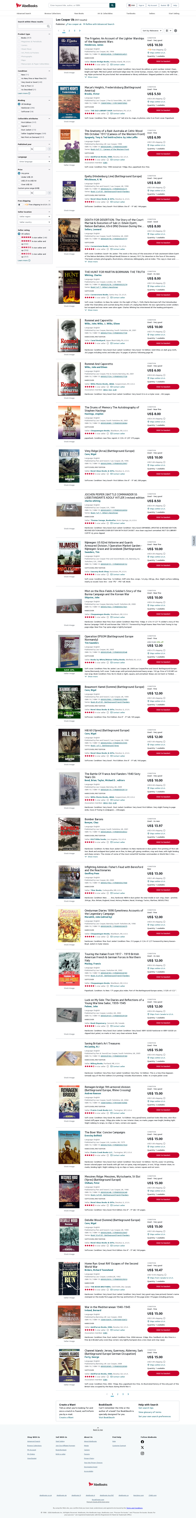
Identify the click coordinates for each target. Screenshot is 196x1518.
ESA (110, 390)
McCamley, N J (92, 1046)
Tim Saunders (92, 643)
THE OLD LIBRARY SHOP (101, 110)
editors (121, 780)
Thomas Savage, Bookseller (103, 520)
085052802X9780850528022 (114, 832)
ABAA (105, 390)
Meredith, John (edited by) (98, 917)
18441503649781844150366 (114, 1103)
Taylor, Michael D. (106, 780)
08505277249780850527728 (114, 333)
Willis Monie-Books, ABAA (102, 384)
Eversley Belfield (93, 1135)
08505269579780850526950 (114, 510)
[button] (58, 30)
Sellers (152, 13)
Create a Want (66, 1417)
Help (175, 5)
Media (86, 1446)
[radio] (19, 108)
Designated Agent (90, 1467)
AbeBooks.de (62, 1495)
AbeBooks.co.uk (46, 1495)
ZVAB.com (153, 1495)
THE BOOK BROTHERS (101, 1287)
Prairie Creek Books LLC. (102, 1110)
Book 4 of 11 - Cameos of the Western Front (110, 149)
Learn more (23, 93)
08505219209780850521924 (114, 1145)
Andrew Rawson (93, 1093)
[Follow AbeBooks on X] (142, 1447)
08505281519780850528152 (114, 564)
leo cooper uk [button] (75, 24)
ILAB (115, 390)
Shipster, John (92, 597)
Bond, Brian (90, 780)
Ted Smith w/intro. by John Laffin (120, 137)
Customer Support (119, 1446)
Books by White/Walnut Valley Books (108, 659)
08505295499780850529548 (114, 652)
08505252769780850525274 (114, 284)
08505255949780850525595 (114, 743)
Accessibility (88, 1471)
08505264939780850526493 (114, 146)
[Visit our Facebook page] (142, 1442)
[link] (175, 30)
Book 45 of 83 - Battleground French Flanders (110, 702)
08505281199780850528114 (114, 789)
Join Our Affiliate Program (65, 1446)
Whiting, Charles (93, 275)
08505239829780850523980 (114, 699)
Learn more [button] (23, 260)
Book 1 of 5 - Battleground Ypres (105, 745)
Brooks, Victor (92, 93)
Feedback (194, 541)
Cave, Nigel (90, 454)
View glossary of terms (150, 1412)
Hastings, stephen (94, 413)
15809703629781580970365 (114, 103)
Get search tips (146, 1407)
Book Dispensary (98, 1023)
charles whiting (92, 501)
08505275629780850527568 (114, 883)
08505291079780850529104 (114, 1015)
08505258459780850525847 (114, 1232)
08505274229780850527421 (114, 607)
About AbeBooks (90, 1441)
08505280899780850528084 (114, 423)
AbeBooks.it (90, 1495)
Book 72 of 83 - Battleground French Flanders (110, 975)
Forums (87, 1454)
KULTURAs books (98, 839)
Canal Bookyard (98, 340)
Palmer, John (91, 1006)
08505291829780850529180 (114, 1056)
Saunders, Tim (92, 552)
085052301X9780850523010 (114, 1279)
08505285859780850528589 (114, 1366)
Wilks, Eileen (113, 323)
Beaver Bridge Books (100, 61)
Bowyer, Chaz (91, 822)
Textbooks (130, 13)
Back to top (98, 1430)
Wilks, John (90, 323)
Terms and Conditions (135, 1508)
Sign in (141, 5)
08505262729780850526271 (114, 189)
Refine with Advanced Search (100, 24)
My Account (152, 5)
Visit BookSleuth (107, 1417)
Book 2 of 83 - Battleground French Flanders (110, 1195)
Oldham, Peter (92, 1183)
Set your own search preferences (155, 1416)
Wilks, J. (101, 323)
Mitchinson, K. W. (93, 179)
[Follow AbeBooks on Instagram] (142, 1454)
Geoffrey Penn (92, 873)
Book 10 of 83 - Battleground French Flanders (110, 1235)
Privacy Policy (89, 1458)
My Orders (31, 1454)
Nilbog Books (97, 1063)
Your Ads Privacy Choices (93, 1463)
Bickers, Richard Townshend (99, 1270)
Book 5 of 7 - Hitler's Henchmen (104, 287)
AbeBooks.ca (124, 1495)
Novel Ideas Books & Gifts (102, 199)
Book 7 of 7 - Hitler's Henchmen (104, 513)
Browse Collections (53, 13)
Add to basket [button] (163, 61)
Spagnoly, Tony (92, 137)
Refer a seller (60, 1454)
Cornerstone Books (99, 246)
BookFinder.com (98, 1501)
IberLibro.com (138, 1495)
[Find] (112, 5)
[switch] (20, 204)
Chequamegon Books (100, 430)
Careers (87, 1450)
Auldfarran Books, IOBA (101, 157)
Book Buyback (61, 1450)
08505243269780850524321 (114, 54)
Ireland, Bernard (93, 1310)
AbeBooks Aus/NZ (107, 1495)
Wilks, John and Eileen (96, 367)
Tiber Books (96, 890)
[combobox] (79, 5)
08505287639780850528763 (114, 973)
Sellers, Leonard (93, 229)
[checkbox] (19, 38)
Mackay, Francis (93, 963)
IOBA (105, 162)
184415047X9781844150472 (114, 1319)
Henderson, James (94, 45)
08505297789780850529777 (114, 239)
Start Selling (174, 13)
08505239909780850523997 (114, 463)
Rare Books (79, 13)
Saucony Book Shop (100, 571)
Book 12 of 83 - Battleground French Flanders (110, 191)
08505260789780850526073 (114, 926)
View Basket (31, 1458)
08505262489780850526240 (114, 1192)
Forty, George (92, 1357)
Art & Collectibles (105, 13)
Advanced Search (24, 13)
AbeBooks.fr (76, 1495)
